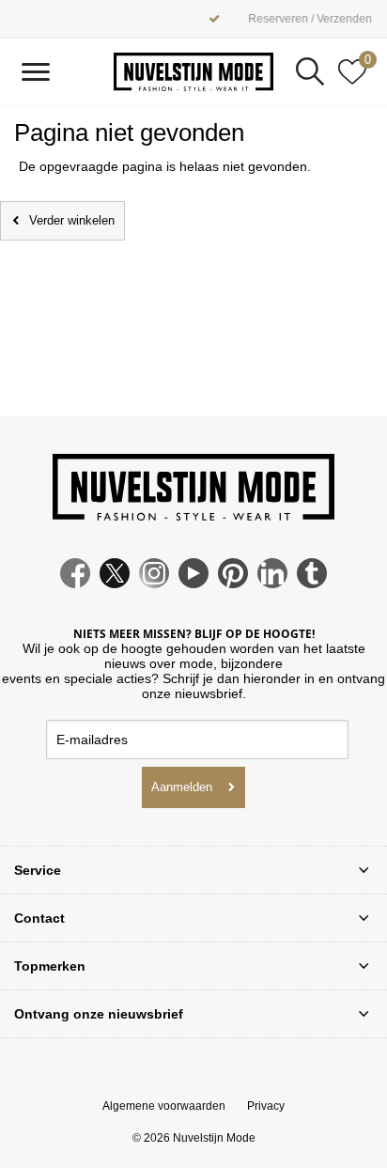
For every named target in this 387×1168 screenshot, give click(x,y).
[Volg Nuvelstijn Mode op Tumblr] (312, 583)
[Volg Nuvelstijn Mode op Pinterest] (233, 583)
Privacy (266, 1106)
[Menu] (35, 71)
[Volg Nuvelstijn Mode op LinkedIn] (272, 583)
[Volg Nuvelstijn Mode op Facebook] (75, 583)
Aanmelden (181, 787)
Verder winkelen (72, 220)
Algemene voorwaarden (163, 1106)
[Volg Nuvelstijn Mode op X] (115, 583)
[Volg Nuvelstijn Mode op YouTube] (193, 583)
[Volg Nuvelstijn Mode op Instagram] (154, 583)
